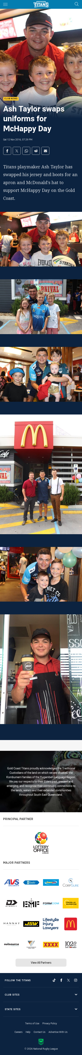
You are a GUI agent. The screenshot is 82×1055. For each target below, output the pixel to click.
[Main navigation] (5, 4)
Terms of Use (32, 1023)
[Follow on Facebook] (61, 980)
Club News (11, 99)
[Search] (76, 4)
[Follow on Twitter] (68, 980)
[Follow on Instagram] (75, 980)
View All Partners (41, 962)
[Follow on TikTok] (54, 980)
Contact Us (39, 1031)
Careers (18, 1031)
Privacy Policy (49, 1023)
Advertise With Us (58, 1031)
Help (28, 1031)
